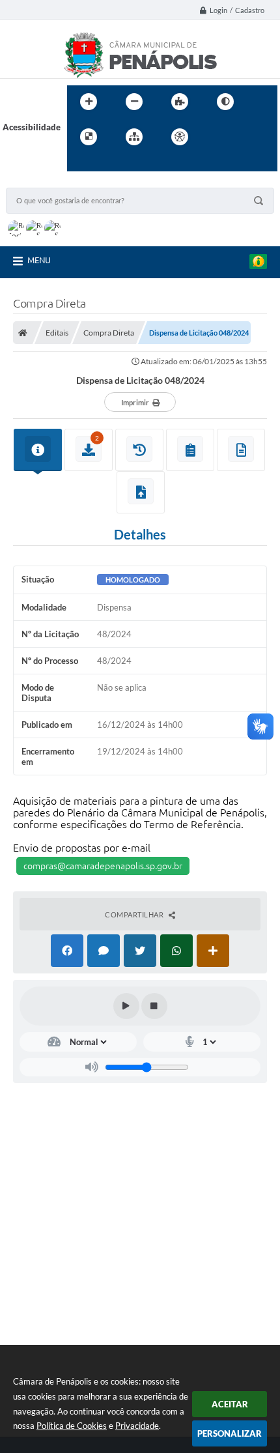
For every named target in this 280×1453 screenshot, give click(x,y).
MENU (39, 260)
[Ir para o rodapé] (109, 163)
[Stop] (154, 1006)
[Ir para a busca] (80, 163)
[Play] (126, 1006)
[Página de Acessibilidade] (179, 137)
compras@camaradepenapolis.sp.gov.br (102, 866)
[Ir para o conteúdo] (217, 137)
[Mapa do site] (134, 137)
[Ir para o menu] (245, 137)
